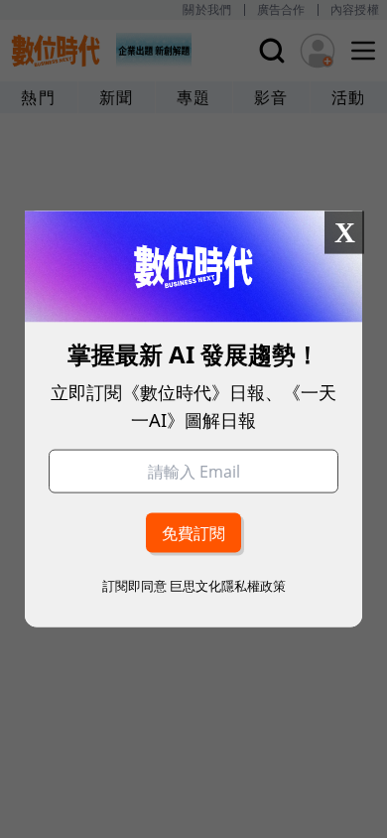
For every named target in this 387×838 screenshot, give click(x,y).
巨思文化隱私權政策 (228, 585)
